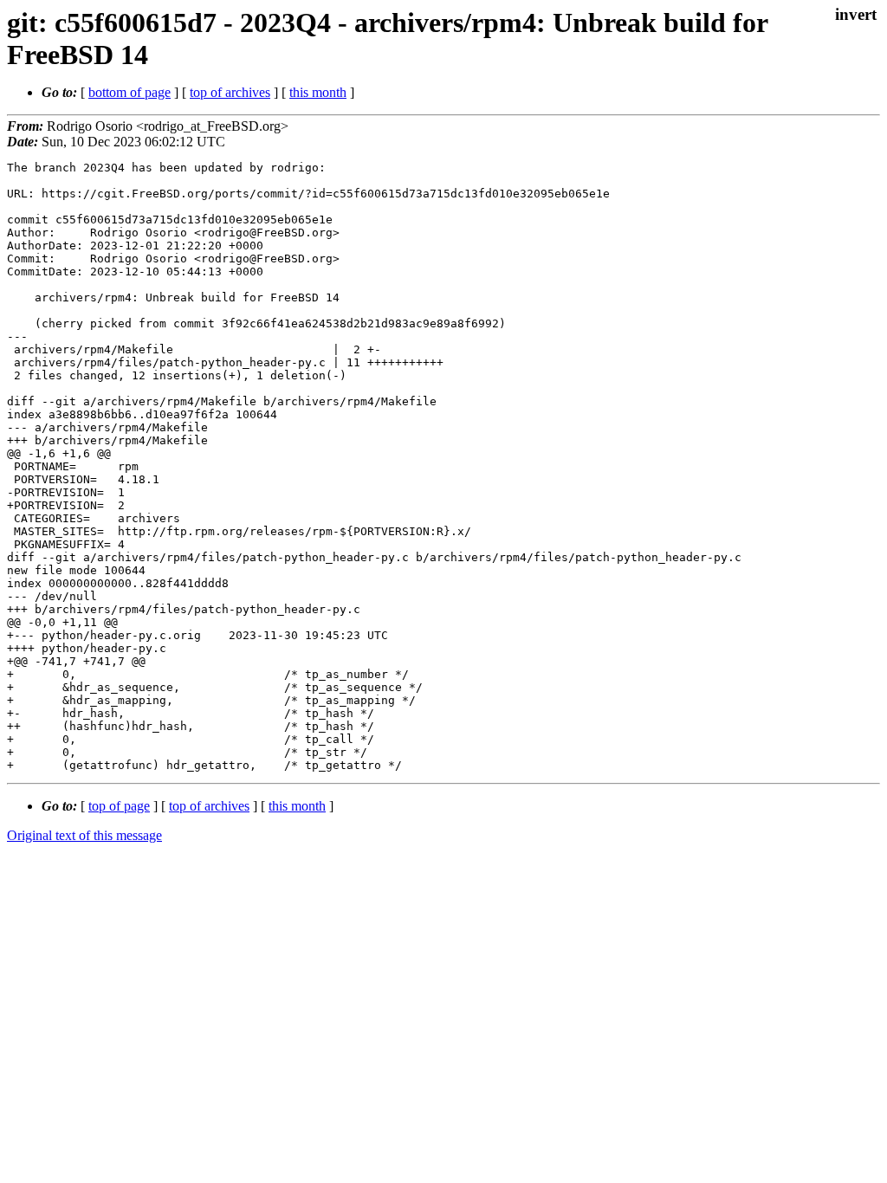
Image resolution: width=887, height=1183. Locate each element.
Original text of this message (84, 835)
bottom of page (129, 92)
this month (317, 92)
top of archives (230, 92)
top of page (119, 805)
